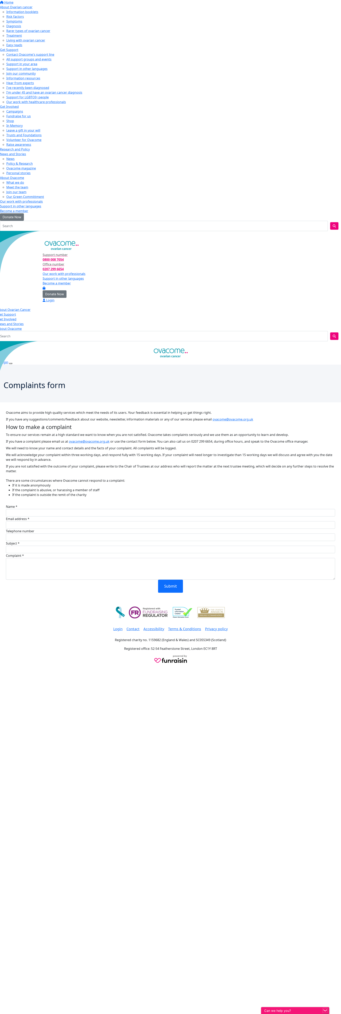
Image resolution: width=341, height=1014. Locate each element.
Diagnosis (13, 26)
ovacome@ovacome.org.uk (233, 419)
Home (8, 2)
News (10, 159)
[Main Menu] (1, 344)
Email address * (17, 519)
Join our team (16, 192)
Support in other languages (27, 69)
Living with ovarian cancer (25, 40)
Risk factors (15, 16)
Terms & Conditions (184, 628)
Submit (170, 586)
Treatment (14, 35)
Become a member (14, 211)
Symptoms (14, 21)
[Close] (10, 363)
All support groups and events (29, 59)
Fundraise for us (18, 116)
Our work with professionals (21, 201)
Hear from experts (20, 83)
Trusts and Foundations (24, 135)
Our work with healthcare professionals (36, 102)
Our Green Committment (25, 197)
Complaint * (15, 555)
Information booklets (22, 12)
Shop (10, 121)
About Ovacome (12, 178)
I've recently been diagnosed (27, 88)
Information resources (23, 78)
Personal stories (18, 173)
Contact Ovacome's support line (30, 54)
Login (7, 235)
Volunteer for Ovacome (23, 140)
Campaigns (14, 111)
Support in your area (21, 64)
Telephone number (20, 531)
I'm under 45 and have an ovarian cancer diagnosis (44, 92)
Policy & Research (19, 163)
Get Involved (9, 106)
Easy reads (14, 45)
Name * (11, 506)
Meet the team (17, 187)
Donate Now (12, 217)
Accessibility (153, 628)
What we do (15, 182)
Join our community (21, 73)
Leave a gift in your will (23, 130)
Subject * (13, 543)
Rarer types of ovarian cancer (28, 31)
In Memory (14, 125)
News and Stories (13, 154)
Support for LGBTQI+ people (27, 97)
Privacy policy (216, 628)
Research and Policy (15, 149)
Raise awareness (18, 144)
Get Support (9, 50)
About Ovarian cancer (16, 7)
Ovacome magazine (21, 168)
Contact (133, 628)
